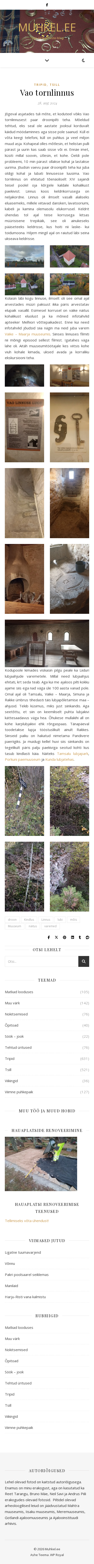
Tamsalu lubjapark (72, 753)
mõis (73, 920)
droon (12, 920)
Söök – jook (14, 1036)
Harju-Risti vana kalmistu (25, 1296)
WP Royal (57, 1555)
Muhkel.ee (47, 27)
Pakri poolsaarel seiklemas (27, 1274)
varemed (50, 926)
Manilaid (11, 1285)
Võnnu (10, 1263)
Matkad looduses (19, 991)
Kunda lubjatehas (59, 759)
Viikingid (11, 1080)
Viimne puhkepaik (19, 1091)
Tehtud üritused (18, 1047)
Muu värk (12, 1002)
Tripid (40, 85)
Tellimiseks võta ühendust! (27, 1220)
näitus (33, 926)
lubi (60, 920)
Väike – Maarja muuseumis (27, 334)
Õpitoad (11, 1025)
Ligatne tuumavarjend (23, 1252)
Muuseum (14, 926)
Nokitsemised (16, 1014)
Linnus (45, 920)
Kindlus (29, 920)
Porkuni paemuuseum (22, 759)
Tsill (55, 85)
